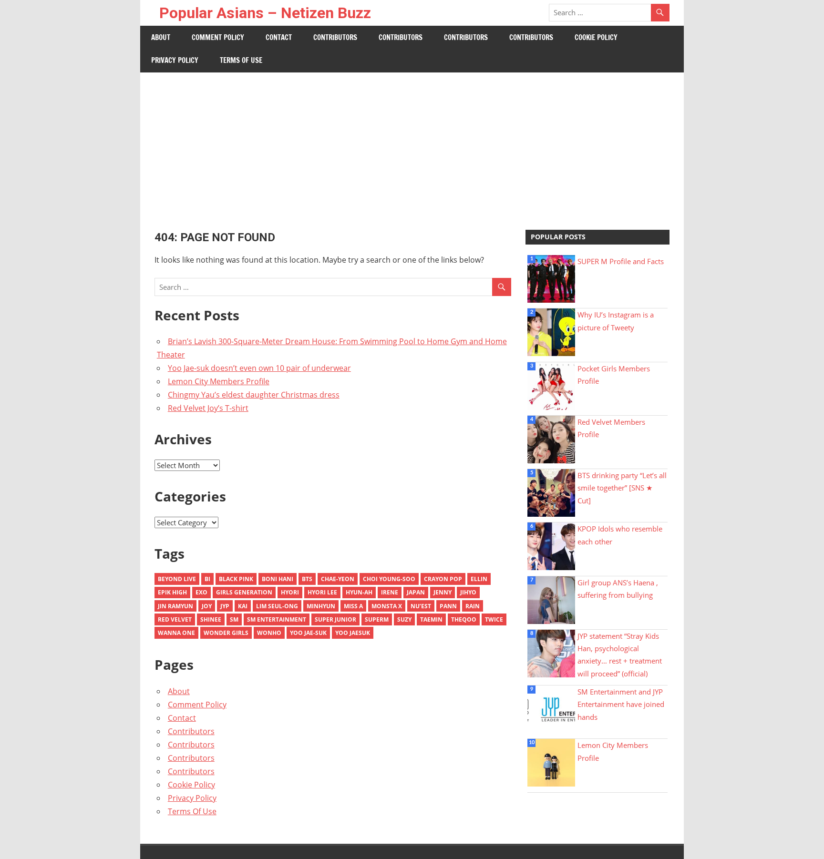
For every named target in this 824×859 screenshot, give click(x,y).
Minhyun (321, 606)
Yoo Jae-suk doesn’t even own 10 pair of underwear (259, 368)
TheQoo (463, 619)
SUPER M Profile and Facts (620, 261)
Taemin (431, 619)
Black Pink (236, 579)
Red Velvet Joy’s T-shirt (208, 408)
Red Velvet (175, 619)
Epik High (172, 592)
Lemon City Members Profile (218, 381)
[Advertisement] (412, 144)
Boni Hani (277, 579)
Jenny (442, 592)
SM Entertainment (276, 619)
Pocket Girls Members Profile (613, 375)
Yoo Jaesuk (352, 633)
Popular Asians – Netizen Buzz (265, 13)
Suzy (404, 619)
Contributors (335, 37)
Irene (389, 592)
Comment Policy (218, 37)
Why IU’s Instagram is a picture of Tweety (615, 321)
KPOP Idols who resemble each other (619, 535)
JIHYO (468, 592)
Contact (279, 37)
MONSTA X (386, 606)
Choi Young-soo (389, 579)
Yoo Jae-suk (308, 633)
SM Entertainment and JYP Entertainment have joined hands (620, 704)
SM (234, 619)
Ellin (479, 579)
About (160, 37)
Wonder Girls (226, 633)
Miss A (353, 606)
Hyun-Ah (359, 592)
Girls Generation (244, 592)
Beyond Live (177, 579)
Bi (207, 579)
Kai (242, 606)
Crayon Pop (443, 579)
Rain (472, 606)
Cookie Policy (596, 37)
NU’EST (421, 606)
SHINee (210, 619)
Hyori (290, 592)
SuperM (377, 619)
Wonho (269, 633)
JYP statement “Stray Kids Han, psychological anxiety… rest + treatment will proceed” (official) (619, 654)
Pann (448, 606)
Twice (494, 619)
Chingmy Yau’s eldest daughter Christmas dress (254, 394)
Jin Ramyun (175, 606)
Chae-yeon (337, 579)
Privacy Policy (174, 60)
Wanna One (176, 633)
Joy (207, 606)
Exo (201, 592)
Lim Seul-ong (277, 606)
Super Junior (335, 619)
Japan (416, 592)
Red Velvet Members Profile (611, 428)
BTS (307, 579)
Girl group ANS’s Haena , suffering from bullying (617, 589)
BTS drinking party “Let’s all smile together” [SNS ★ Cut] (622, 487)
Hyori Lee (322, 592)
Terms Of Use (241, 60)
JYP (224, 606)
